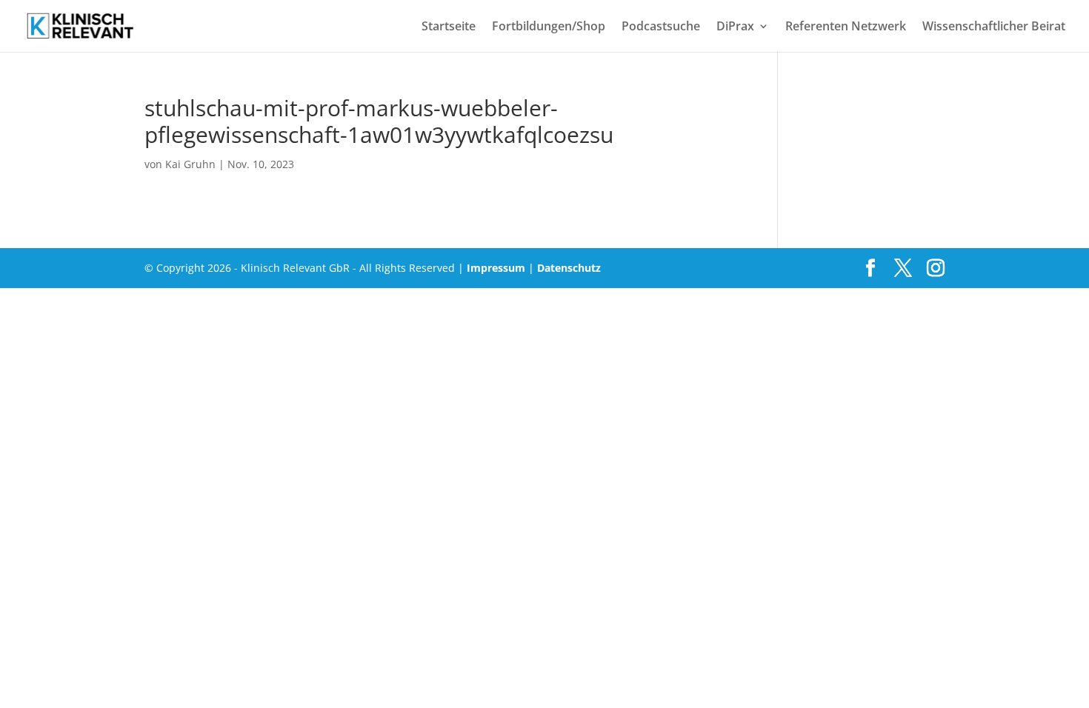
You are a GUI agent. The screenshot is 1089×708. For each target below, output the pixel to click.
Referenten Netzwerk (845, 27)
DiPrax (735, 27)
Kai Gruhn (190, 164)
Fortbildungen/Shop (548, 27)
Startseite (449, 27)
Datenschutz (569, 268)
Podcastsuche (661, 27)
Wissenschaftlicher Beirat (993, 27)
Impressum (496, 268)
